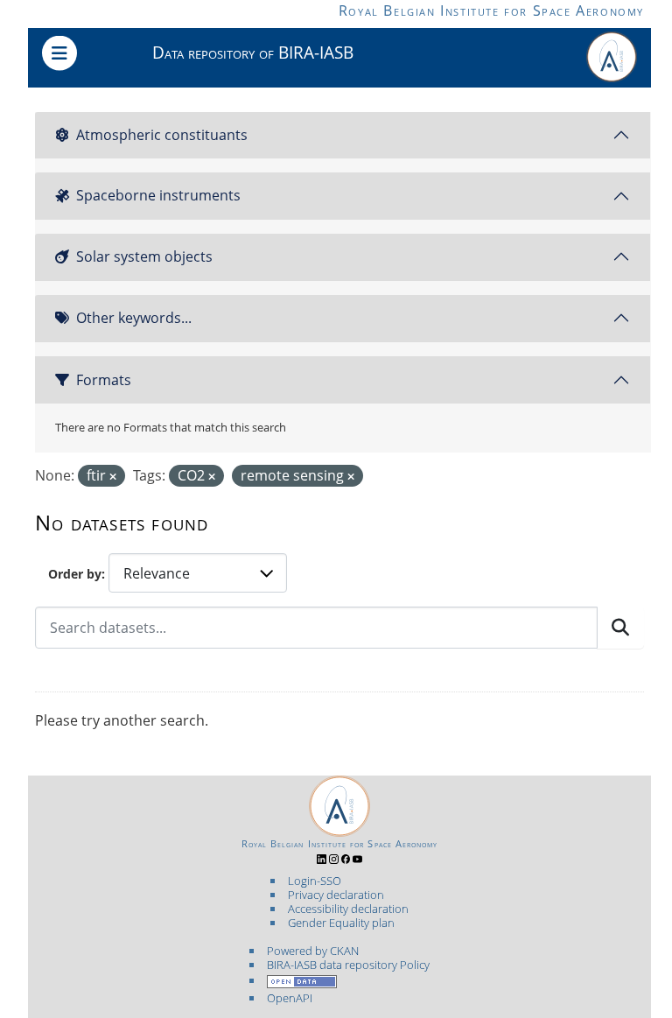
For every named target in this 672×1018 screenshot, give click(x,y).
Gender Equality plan (341, 922)
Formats (103, 380)
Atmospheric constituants (162, 134)
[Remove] (112, 476)
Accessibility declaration (348, 908)
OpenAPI (289, 998)
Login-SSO (314, 880)
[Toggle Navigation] (60, 53)
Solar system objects (144, 256)
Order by (75, 573)
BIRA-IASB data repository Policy (348, 964)
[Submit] (620, 628)
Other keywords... (134, 317)
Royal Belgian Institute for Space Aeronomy (491, 10)
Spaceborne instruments (158, 195)
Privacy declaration (336, 894)
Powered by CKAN (313, 950)
